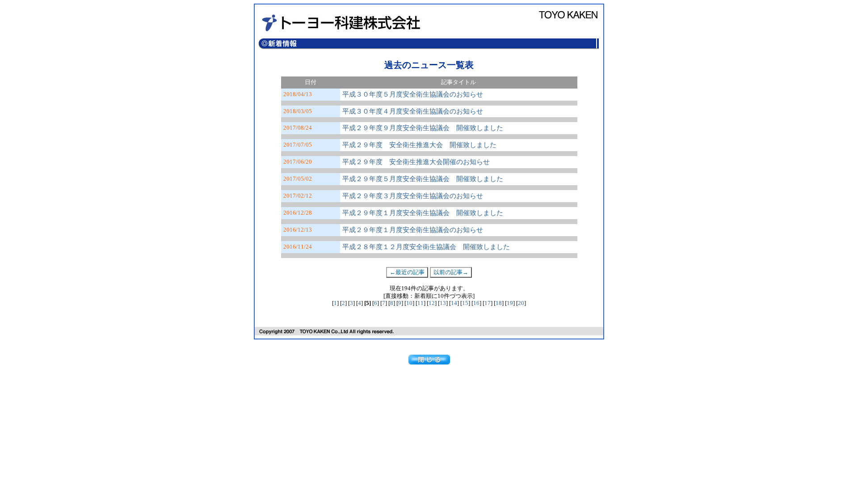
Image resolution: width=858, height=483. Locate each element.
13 (443, 303)
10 (409, 303)
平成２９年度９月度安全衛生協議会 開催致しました (422, 127)
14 (454, 303)
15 (465, 303)
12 (432, 303)
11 (420, 303)
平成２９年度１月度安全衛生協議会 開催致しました (422, 212)
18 (499, 303)
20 (521, 303)
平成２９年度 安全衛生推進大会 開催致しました (419, 144)
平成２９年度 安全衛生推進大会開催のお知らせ (416, 161)
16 (476, 303)
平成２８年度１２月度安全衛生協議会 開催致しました (426, 246)
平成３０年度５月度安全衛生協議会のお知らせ (412, 94)
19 (510, 303)
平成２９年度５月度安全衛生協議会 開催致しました (422, 178)
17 (487, 303)
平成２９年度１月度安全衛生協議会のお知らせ (412, 229)
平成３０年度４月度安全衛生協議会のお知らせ (412, 111)
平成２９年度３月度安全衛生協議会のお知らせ (412, 195)
